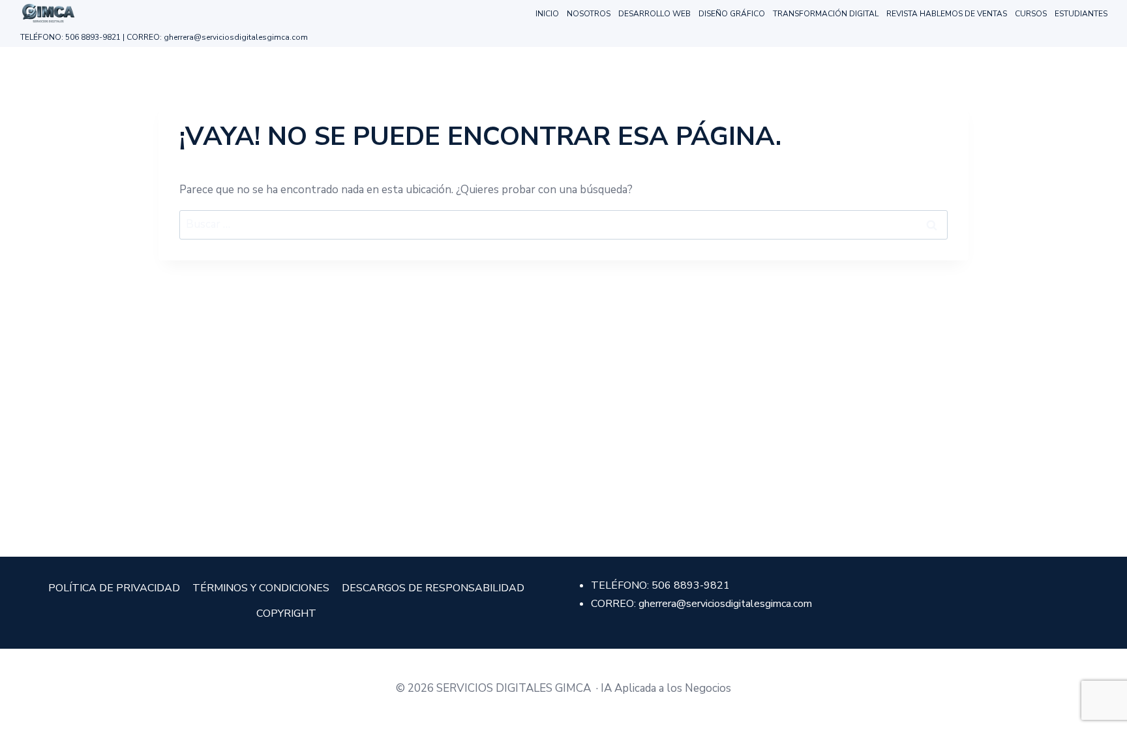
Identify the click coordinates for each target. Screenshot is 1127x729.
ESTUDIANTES (1081, 13)
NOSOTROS (588, 13)
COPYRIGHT (286, 613)
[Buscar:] (563, 224)
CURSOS (1031, 13)
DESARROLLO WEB (654, 13)
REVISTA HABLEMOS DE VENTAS (946, 13)
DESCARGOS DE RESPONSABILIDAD (433, 588)
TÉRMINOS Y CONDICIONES (260, 588)
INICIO (547, 13)
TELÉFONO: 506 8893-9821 (70, 37)
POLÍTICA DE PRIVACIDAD (114, 588)
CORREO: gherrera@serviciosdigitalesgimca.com (217, 37)
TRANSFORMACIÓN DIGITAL (826, 13)
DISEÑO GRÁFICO (732, 13)
